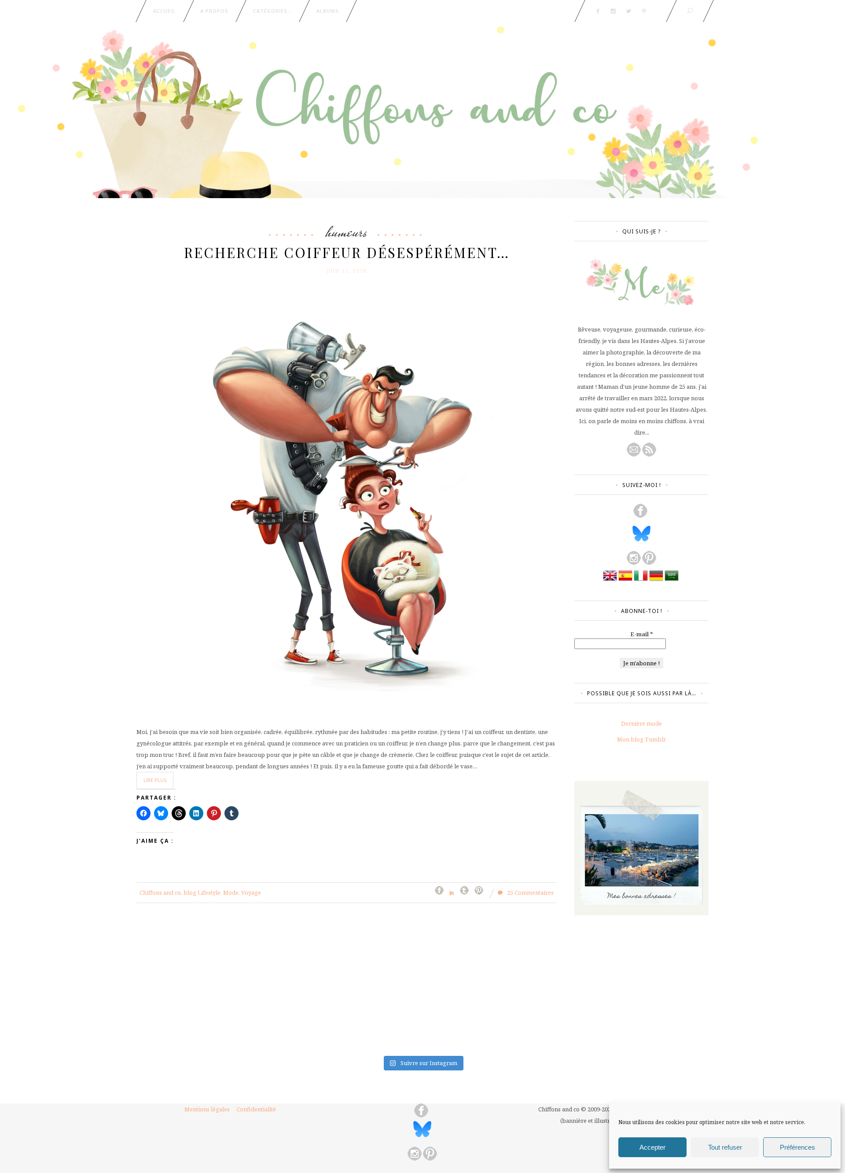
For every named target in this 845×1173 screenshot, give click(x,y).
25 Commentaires (530, 892)
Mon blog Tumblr (641, 739)
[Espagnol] (625, 580)
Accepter (652, 1147)
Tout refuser (725, 1147)
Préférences (797, 1147)
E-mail (641, 634)
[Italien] (641, 580)
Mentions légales (207, 1109)
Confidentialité (256, 1109)
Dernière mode (641, 723)
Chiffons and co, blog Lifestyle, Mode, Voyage (200, 892)
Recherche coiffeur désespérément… (347, 252)
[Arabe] (672, 580)
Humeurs (346, 231)
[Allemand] (656, 580)
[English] (610, 580)
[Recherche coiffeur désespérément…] (346, 496)
